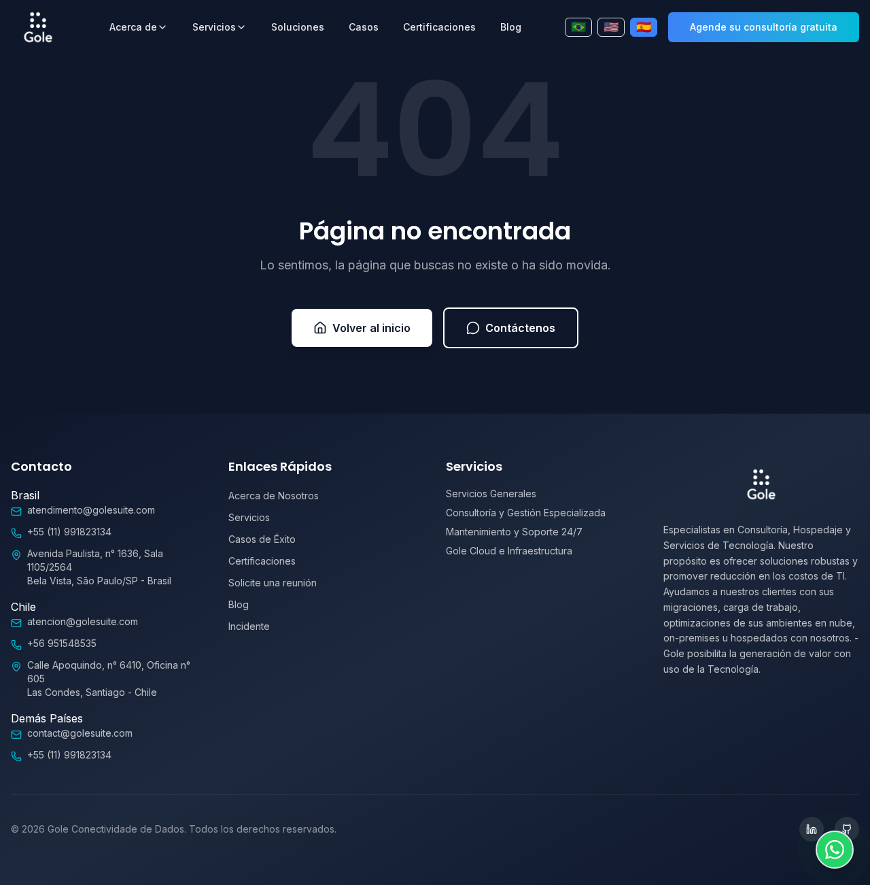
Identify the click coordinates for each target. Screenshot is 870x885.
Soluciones (297, 27)
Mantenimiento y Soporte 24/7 (514, 531)
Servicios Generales (491, 493)
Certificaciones (439, 27)
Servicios (214, 27)
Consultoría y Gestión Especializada (526, 512)
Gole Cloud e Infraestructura (509, 550)
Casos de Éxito (262, 539)
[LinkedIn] (811, 829)
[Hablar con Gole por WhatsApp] (835, 850)
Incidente (249, 626)
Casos (364, 27)
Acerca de (133, 27)
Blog (510, 27)
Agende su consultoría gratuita (763, 27)
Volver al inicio (371, 328)
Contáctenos (520, 328)
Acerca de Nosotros (273, 495)
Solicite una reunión (272, 582)
